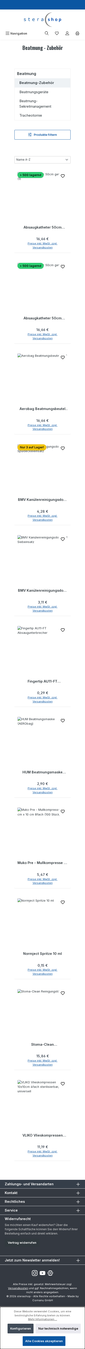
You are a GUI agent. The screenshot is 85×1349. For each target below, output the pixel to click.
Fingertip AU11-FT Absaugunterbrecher (42, 681)
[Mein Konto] (67, 33)
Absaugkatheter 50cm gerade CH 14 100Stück (43, 227)
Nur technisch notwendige (58, 1328)
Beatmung (26, 73)
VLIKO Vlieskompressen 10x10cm (42, 1135)
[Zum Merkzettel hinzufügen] (63, 176)
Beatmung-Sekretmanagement (35, 104)
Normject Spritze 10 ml (42, 954)
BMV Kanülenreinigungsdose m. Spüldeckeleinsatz (42, 500)
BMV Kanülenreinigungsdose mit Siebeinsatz (42, 590)
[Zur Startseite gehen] (42, 19)
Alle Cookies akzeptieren (44, 1341)
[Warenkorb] (77, 33)
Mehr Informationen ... (42, 1319)
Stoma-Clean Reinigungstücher (42, 1044)
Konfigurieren (20, 1328)
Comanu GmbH (42, 1300)
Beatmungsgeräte (33, 92)
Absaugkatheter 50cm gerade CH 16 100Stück (42, 318)
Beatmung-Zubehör (36, 82)
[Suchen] (47, 33)
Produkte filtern (45, 135)
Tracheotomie (30, 115)
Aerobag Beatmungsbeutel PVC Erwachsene (42, 409)
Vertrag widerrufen (22, 1242)
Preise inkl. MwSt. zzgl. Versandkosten (42, 245)
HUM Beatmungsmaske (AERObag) (42, 772)
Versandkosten (18, 1288)
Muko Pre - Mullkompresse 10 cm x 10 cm (42, 863)
